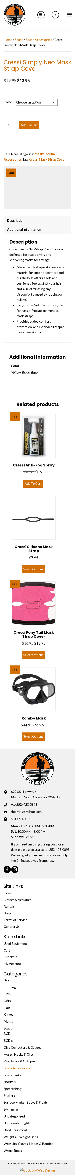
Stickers (9, 1096)
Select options (33, 569)
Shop (7, 913)
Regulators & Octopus (19, 1061)
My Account (12, 964)
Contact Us (11, 927)
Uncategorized (14, 1116)
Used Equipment (15, 943)
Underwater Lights (17, 1123)
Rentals (9, 906)
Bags (7, 980)
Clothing (10, 987)
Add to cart (29, 125)
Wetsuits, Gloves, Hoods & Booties (28, 1144)
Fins (7, 994)
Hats (7, 1008)
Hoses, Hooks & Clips (19, 1054)
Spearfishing (12, 1089)
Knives (8, 1014)
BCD (7, 1034)
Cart (7, 950)
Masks (40, 154)
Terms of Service (15, 920)
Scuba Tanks (12, 1075)
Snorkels (10, 1082)
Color (8, 102)
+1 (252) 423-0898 (24, 804)
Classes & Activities (17, 900)
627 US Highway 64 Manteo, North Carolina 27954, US (35, 794)
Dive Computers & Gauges (22, 1047)
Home (8, 40)
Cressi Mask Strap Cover (47, 159)
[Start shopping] (41, 14)
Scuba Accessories (39, 40)
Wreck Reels (13, 1151)
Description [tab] (15, 221)
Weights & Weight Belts (21, 1137)
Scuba (19, 40)
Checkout (10, 957)
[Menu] (69, 14)
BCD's (8, 1040)
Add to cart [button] (33, 483)
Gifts (7, 1001)
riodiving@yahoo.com (26, 812)
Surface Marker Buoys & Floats (26, 1102)
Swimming (11, 1109)
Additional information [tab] (24, 229)
